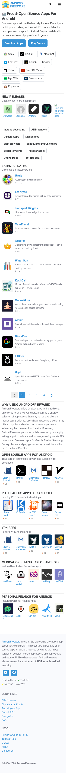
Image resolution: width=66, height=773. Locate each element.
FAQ (4, 720)
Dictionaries (32, 136)
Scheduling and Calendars (42, 143)
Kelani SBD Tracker (39, 62)
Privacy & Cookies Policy (15, 734)
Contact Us (8, 750)
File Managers (37, 150)
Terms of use (9, 738)
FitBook (29, 54)
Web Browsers (12, 143)
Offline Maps (11, 157)
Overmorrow (35, 78)
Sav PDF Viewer (34, 70)
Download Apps (14, 43)
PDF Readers (32, 157)
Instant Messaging (14, 129)
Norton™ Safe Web (13, 684)
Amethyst (49, 54)
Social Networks (13, 150)
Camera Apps (11, 136)
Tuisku (11, 70)
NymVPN (13, 78)
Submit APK (8, 712)
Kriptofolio (13, 86)
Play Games (38, 43)
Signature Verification (13, 704)
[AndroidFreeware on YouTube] (6, 672)
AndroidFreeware (11, 641)
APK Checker (9, 700)
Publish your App (11, 708)
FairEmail (13, 62)
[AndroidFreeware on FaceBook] (14, 672)
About (5, 746)
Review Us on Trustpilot (15, 680)
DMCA (5, 742)
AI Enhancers (39, 129)
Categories (7, 716)
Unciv (11, 54)
